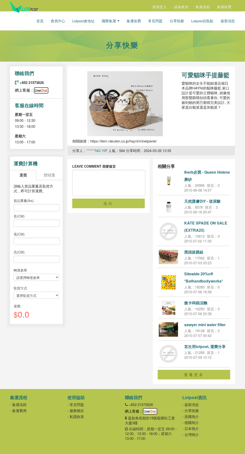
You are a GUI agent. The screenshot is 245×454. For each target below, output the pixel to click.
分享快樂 (177, 20)
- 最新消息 (190, 404)
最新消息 (228, 20)
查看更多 (194, 374)
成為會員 (181, 6)
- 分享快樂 (190, 410)
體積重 (49, 175)
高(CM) (19, 252)
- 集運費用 (18, 410)
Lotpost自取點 (202, 20)
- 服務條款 (75, 410)
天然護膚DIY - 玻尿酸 (202, 201)
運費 (23, 175)
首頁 (40, 20)
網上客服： (24, 90)
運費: (17, 306)
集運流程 (202, 6)
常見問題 (155, 20)
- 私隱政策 (75, 416)
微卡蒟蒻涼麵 (195, 303)
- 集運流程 (18, 404)
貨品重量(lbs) (24, 200)
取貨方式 (20, 288)
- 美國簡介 (190, 416)
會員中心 (58, 20)
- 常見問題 (75, 404)
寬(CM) (19, 234)
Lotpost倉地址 (83, 20)
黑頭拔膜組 (193, 252)
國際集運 (109, 20)
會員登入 (159, 6)
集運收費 (224, 6)
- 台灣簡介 (190, 434)
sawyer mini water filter (205, 324)
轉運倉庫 (20, 270)
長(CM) (19, 216)
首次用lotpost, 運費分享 (205, 346)
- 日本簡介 (190, 428)
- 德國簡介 (190, 422)
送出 (108, 203)
